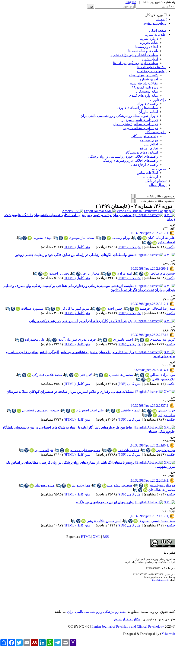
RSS (106, 536)
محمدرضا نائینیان (121, 375)
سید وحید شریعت (119, 485)
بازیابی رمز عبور (154, 23)
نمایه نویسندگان (147, 91)
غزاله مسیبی (44, 450)
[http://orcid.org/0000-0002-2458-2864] (147, 375)
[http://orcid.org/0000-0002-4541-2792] (31, 450)
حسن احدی (114, 308)
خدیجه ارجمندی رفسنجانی (40, 410)
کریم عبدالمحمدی (162, 339)
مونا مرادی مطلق (162, 375)
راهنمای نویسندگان (144, 136)
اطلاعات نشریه (155, 34)
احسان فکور (166, 242)
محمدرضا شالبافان (161, 490)
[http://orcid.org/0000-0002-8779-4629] (73, 411)
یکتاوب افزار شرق (127, 619)
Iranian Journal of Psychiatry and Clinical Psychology (128, 626)
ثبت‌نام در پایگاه (155, 181)
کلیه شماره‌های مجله (143, 75)
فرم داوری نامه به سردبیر (140, 120)
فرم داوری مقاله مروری (140, 128)
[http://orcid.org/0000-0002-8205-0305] (144, 238)
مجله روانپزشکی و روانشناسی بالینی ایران (97, 611)
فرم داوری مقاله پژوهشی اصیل (135, 124)
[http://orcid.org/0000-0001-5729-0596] (76, 375)
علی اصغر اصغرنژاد (90, 410)
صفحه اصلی (157, 30)
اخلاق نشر (151, 144)
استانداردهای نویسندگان (141, 152)
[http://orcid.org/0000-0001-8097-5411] (109, 238)
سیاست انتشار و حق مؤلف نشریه (134, 55)
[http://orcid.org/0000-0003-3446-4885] (69, 485)
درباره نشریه (149, 38)
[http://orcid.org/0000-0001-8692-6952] (18, 309)
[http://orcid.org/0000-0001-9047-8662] (66, 238)
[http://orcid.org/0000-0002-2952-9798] (147, 340)
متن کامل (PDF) (129, 247)
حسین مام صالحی (162, 273)
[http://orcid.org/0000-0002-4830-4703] (58, 309)
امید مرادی (124, 273)
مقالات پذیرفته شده (144, 83)
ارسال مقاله (157, 185)
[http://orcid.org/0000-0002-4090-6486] (137, 309)
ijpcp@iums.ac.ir (160, 580)
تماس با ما (159, 168)
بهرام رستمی (121, 237)
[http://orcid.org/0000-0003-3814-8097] (103, 309)
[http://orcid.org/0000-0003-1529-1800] (146, 274)
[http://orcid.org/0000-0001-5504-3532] (154, 411)
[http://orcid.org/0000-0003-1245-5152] (114, 274)
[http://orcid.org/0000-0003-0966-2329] (45, 274)
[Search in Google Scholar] (139, 238)
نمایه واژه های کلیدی (143, 95)
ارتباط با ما (150, 177)
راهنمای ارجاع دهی (144, 164)
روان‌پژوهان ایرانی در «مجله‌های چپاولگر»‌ (105, 502)
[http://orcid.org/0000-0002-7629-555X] (67, 450)
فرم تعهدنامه (149, 140)
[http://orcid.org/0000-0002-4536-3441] (145, 490)
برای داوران (158, 99)
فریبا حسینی (166, 410)
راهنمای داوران (147, 103)
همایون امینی (81, 485)
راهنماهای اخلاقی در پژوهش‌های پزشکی (130, 160)
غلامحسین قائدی (163, 379)
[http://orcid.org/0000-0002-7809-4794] (148, 379)
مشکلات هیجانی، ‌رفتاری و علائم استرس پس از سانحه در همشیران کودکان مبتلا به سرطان (70, 391)
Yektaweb (168, 634)
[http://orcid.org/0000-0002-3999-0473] (106, 375)
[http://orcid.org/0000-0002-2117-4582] (118, 411)
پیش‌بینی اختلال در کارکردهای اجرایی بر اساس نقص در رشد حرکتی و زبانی (81, 321)
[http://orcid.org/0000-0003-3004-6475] (19, 411)
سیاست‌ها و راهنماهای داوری (137, 107)
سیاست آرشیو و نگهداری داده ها (135, 63)
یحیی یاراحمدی (58, 273)
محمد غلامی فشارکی (47, 375)
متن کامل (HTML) (77, 247)
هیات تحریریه (149, 42)
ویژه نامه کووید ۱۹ (145, 87)
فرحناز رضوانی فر (162, 485)
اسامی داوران (148, 112)
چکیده (170, 247)
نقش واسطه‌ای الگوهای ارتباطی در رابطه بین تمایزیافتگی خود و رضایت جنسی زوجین (74, 255)
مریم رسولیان (44, 485)
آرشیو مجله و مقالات (151, 71)
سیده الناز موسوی (82, 237)
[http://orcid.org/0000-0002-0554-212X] (83, 521)
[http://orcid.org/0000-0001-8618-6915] (146, 485)
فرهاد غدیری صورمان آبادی (76, 339)
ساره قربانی (166, 415)
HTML (85, 536)
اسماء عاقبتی (130, 410)
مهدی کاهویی (165, 450)
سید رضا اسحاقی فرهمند (157, 308)
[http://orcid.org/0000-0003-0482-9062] (30, 238)
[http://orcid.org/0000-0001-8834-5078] (114, 450)
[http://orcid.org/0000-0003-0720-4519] (153, 450)
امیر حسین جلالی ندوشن (103, 521)
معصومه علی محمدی (85, 450)
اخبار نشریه (150, 59)
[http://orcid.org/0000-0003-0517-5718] (29, 375)
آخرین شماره (149, 79)
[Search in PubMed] (134, 238)
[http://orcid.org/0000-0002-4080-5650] (31, 485)
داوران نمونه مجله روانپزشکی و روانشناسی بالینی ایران (119, 116)
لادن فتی (85, 375)
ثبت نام (161, 19)
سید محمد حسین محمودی (157, 521)
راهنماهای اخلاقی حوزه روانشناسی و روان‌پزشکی (123, 156)
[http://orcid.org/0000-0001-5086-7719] (104, 485)
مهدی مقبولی (42, 237)
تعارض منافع (149, 148)
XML (96, 536)
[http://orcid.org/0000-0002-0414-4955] (135, 521)
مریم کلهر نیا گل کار (75, 308)
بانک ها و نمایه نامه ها (143, 51)
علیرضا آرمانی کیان (161, 237)
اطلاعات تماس (147, 172)
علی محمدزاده (35, 339)
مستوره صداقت (32, 308)
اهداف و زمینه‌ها (146, 47)
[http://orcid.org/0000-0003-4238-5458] (155, 415)
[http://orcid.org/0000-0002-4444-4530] (110, 340)
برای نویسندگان (155, 132)
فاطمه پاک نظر (128, 450)
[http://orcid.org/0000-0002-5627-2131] (154, 243)
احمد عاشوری (123, 339)
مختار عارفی (90, 273)
